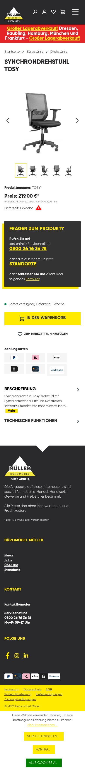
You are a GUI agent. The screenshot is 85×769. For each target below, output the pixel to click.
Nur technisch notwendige (45, 736)
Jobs (8, 560)
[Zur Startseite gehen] (12, 14)
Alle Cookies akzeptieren (45, 763)
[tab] (42, 400)
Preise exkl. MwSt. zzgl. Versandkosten (30, 201)
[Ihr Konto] (44, 12)
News (8, 555)
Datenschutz (32, 689)
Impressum (11, 689)
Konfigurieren (45, 749)
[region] (42, 132)
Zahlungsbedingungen (20, 699)
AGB (49, 689)
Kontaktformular (17, 604)
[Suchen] (35, 12)
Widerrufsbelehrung (18, 694)
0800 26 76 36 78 (28, 248)
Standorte (22, 264)
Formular (32, 279)
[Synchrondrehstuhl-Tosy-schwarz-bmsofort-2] (42, 120)
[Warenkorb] (63, 12)
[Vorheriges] (7, 120)
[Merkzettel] (53, 12)
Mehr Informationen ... (42, 725)
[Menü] (75, 13)
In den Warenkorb (46, 318)
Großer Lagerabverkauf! (32, 28)
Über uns (11, 565)
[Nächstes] (77, 120)
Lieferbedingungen (49, 694)
